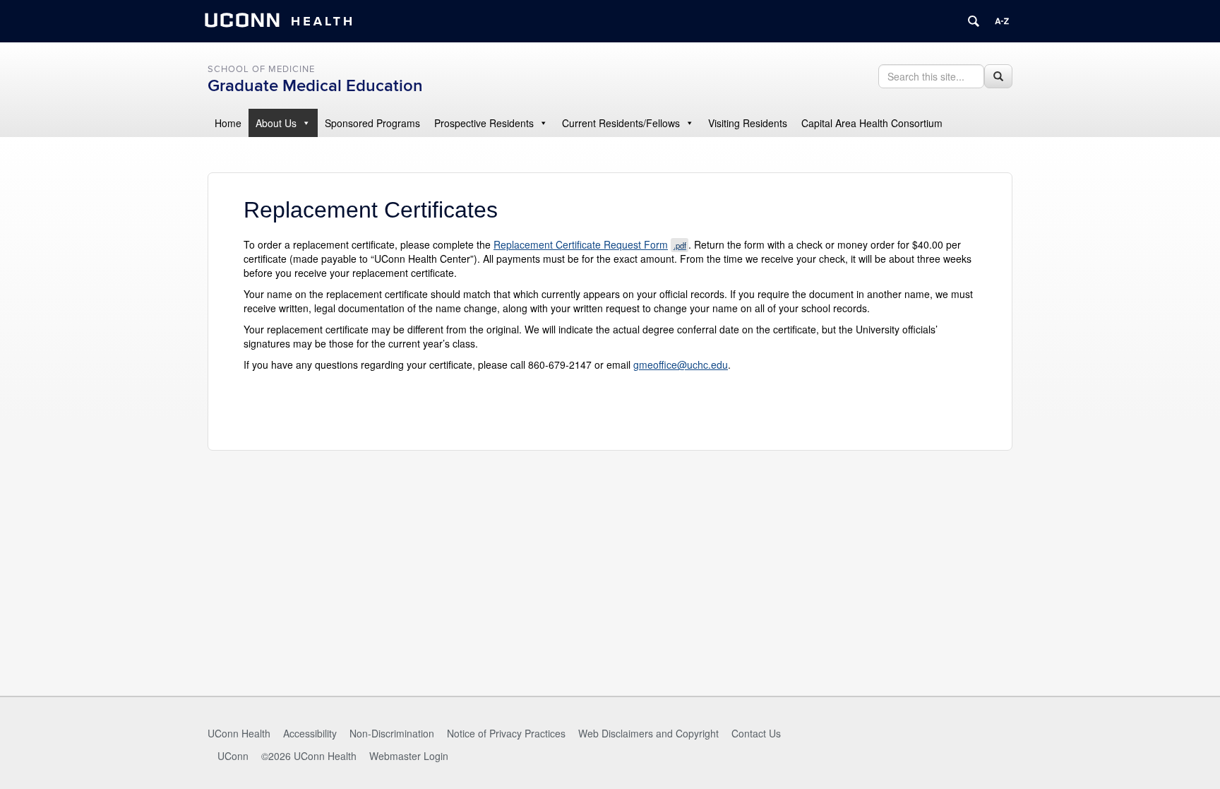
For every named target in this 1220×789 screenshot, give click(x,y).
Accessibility (310, 733)
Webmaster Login (408, 756)
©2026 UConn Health (309, 756)
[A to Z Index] (1002, 21)
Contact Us (756, 733)
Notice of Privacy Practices (506, 733)
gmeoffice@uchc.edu (680, 364)
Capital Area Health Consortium (872, 123)
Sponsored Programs (372, 123)
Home (228, 123)
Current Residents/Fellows (621, 123)
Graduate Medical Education (315, 86)
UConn (233, 756)
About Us (276, 123)
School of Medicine (261, 69)
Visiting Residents (747, 123)
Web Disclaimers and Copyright (648, 733)
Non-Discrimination (391, 733)
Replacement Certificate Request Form (590, 244)
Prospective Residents (484, 123)
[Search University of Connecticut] (973, 21)
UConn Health (239, 733)
